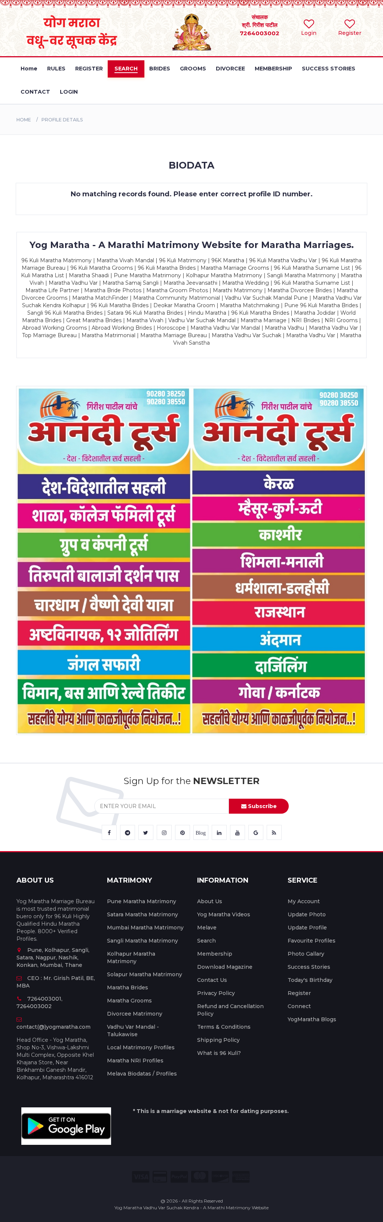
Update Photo (307, 914)
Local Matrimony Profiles (141, 1047)
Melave (207, 927)
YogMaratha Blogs (312, 1019)
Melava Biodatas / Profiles (142, 1073)
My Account (304, 901)
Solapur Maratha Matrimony (144, 974)
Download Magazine (224, 967)
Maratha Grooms (129, 1000)
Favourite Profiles (311, 940)
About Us (209, 901)
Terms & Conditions (224, 1026)
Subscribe (261, 806)
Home (23, 119)
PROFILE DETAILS (62, 119)
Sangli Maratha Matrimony (142, 940)
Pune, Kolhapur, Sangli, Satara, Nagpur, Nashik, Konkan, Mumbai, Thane (52, 957)
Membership (214, 953)
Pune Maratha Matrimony (141, 901)
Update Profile (307, 927)
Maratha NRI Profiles (135, 1060)
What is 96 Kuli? (219, 1053)
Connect (299, 1006)
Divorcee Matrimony (134, 1013)
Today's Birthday (310, 980)
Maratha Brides (127, 987)
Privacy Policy (216, 993)
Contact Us (212, 980)
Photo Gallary (306, 953)
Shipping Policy (218, 1040)
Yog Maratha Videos (223, 914)
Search (206, 940)
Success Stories (309, 967)
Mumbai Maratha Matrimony (145, 927)
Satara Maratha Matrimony (142, 914)
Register (299, 993)
